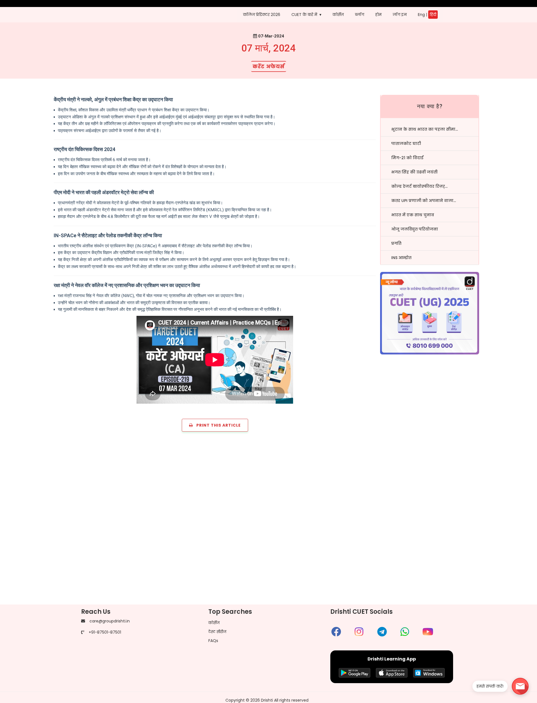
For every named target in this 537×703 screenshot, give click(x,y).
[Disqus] (268, 522)
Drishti (267, 700)
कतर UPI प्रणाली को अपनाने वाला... (423, 200)
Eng (421, 14)
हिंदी (433, 14)
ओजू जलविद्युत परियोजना (414, 229)
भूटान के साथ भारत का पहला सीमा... (424, 129)
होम (378, 14)
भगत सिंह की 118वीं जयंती (414, 172)
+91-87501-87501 (105, 632)
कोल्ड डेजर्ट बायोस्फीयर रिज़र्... (419, 186)
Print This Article (217, 425)
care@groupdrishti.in (110, 621)
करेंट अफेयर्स (269, 66)
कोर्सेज (214, 623)
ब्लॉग (359, 14)
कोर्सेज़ (338, 14)
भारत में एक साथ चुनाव (412, 215)
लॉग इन (400, 14)
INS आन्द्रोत (401, 257)
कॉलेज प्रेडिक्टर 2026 (261, 14)
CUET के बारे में (304, 14)
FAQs (213, 640)
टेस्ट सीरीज (217, 631)
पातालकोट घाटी (406, 143)
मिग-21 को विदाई (407, 158)
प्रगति (396, 243)
